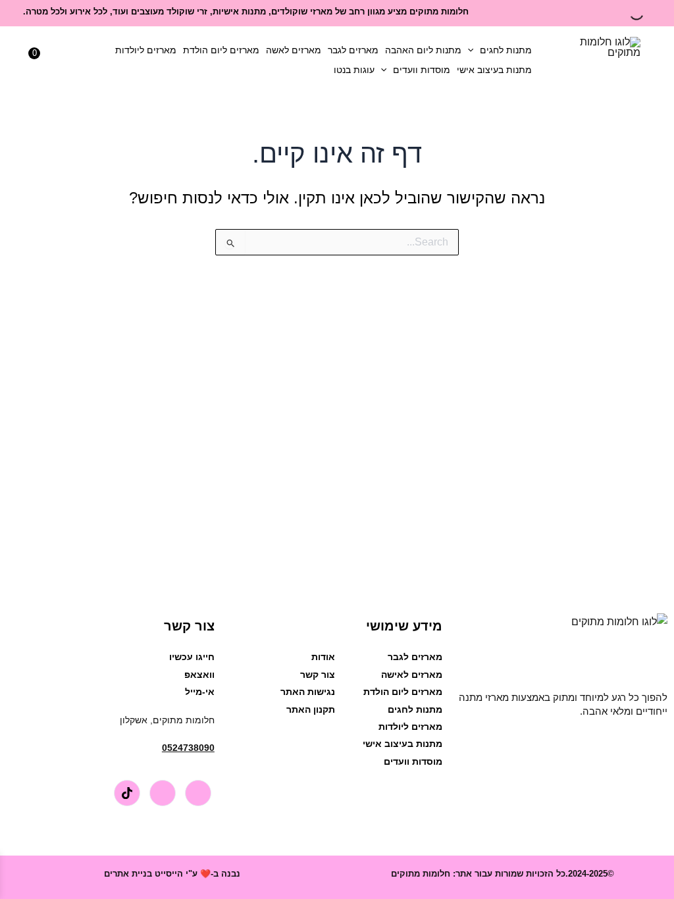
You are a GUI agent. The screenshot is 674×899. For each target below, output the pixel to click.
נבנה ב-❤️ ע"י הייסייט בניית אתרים (172, 874)
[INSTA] (162, 793)
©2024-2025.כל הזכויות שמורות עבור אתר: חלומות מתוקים (502, 874)
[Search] (647, 13)
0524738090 (188, 747)
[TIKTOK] (127, 793)
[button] (474, 50)
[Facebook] (198, 793)
